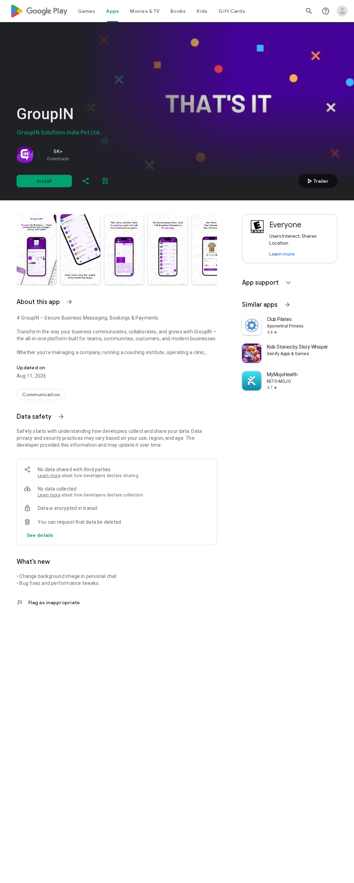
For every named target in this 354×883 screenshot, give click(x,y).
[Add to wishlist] (105, 181)
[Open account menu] (342, 11)
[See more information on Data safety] (61, 416)
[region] (113, 154)
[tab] (86, 11)
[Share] (85, 181)
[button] (36, 249)
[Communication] (41, 394)
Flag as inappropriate (48, 602)
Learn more (49, 475)
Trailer (316, 181)
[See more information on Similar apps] (287, 304)
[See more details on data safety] (40, 535)
